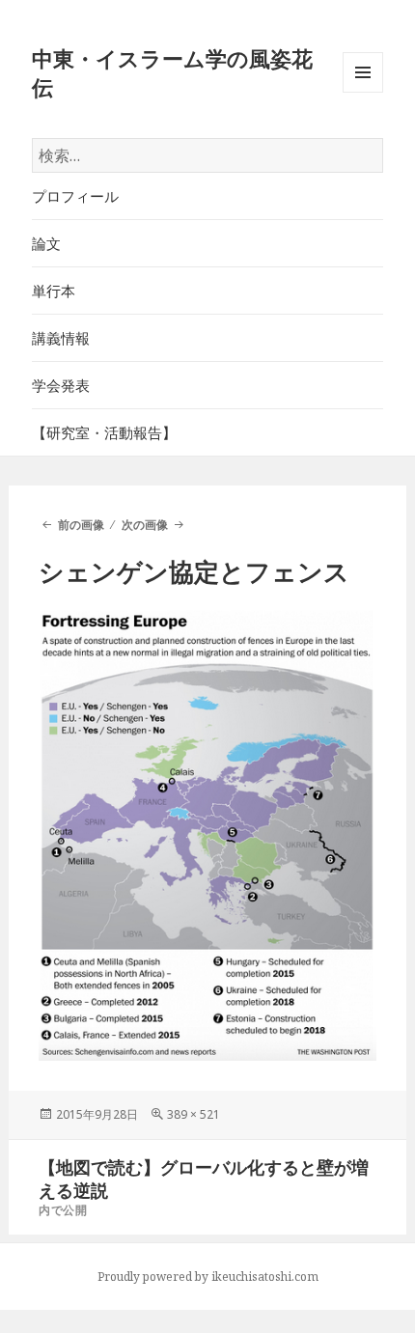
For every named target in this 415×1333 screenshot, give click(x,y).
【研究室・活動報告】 (104, 432)
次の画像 (145, 524)
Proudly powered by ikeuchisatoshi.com (207, 1276)
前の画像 (80, 524)
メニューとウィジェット (363, 92)
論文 (46, 243)
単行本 (53, 290)
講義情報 (61, 337)
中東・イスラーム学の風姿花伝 (172, 72)
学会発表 (61, 385)
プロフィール (75, 196)
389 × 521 (193, 1114)
